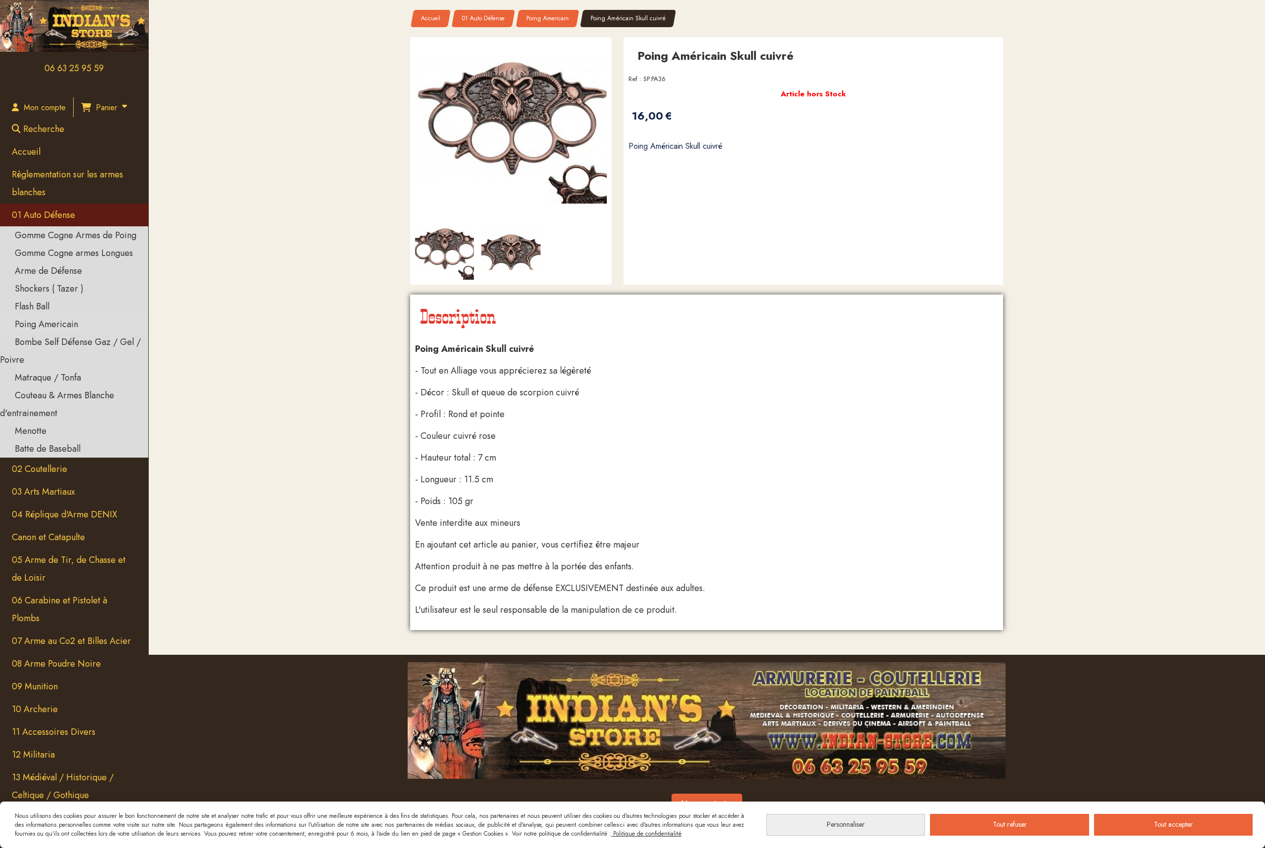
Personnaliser (846, 824)
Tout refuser (1010, 824)
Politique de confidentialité (646, 833)
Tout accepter (1173, 824)
